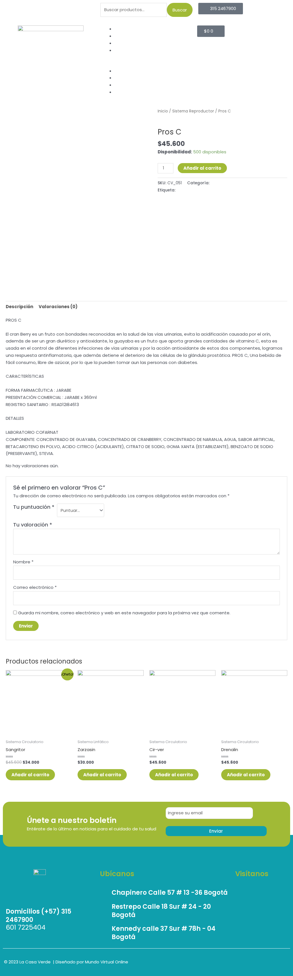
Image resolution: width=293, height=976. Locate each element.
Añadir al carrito (202, 168)
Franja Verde (127, 43)
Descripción (19, 307)
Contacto (125, 50)
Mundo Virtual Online (106, 962)
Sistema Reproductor (193, 111)
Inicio (119, 29)
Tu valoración (32, 524)
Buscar (180, 10)
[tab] (19, 306)
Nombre (23, 562)
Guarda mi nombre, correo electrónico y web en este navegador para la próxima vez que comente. (124, 613)
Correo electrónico (35, 587)
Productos (125, 36)
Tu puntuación (33, 507)
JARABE (183, 190)
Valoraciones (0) (58, 307)
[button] (147, 64)
